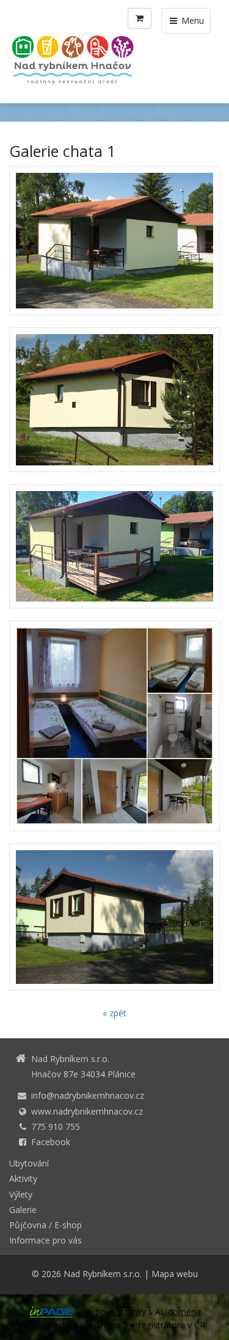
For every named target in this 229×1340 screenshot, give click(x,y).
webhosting (54, 1325)
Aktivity (23, 1178)
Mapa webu (174, 1274)
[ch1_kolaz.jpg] (114, 726)
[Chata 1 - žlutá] (114, 240)
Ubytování (29, 1163)
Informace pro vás (45, 1240)
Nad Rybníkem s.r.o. (103, 1274)
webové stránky (115, 1311)
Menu (191, 20)
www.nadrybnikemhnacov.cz (87, 1111)
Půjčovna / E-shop (45, 1225)
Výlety (20, 1194)
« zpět (114, 1013)
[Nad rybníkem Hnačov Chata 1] (114, 917)
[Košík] (139, 18)
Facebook (50, 1142)
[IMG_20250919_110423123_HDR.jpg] (114, 546)
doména (184, 1311)
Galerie (23, 1209)
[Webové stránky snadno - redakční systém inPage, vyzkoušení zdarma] (51, 1312)
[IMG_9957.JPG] (114, 399)
